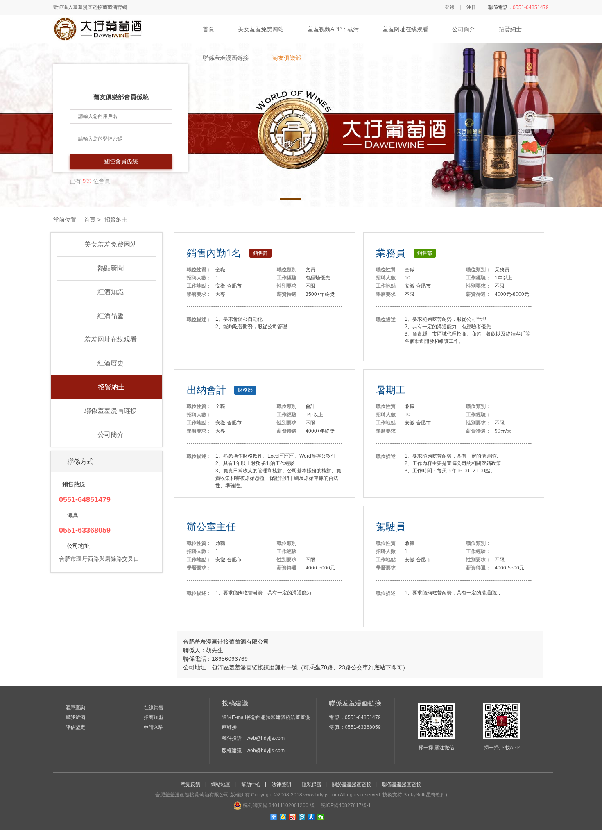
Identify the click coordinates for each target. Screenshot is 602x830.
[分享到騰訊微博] (302, 817)
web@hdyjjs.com (266, 738)
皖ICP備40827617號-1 (345, 805)
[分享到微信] (320, 817)
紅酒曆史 (110, 363)
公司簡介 (463, 29)
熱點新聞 (110, 268)
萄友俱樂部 (286, 57)
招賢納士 (510, 29)
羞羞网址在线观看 (405, 29)
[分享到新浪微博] (292, 817)
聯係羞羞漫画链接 (226, 57)
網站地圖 (221, 784)
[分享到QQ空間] (283, 817)
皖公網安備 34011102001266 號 (278, 805)
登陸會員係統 (121, 162)
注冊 (471, 7)
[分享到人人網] (311, 817)
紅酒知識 (110, 291)
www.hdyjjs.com (321, 795)
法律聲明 (281, 784)
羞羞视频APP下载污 (333, 29)
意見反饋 (190, 784)
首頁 (208, 29)
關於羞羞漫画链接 (351, 784)
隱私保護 (311, 784)
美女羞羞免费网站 (261, 29)
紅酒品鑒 (110, 315)
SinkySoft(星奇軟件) (425, 795)
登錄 (450, 7)
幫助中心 (251, 784)
